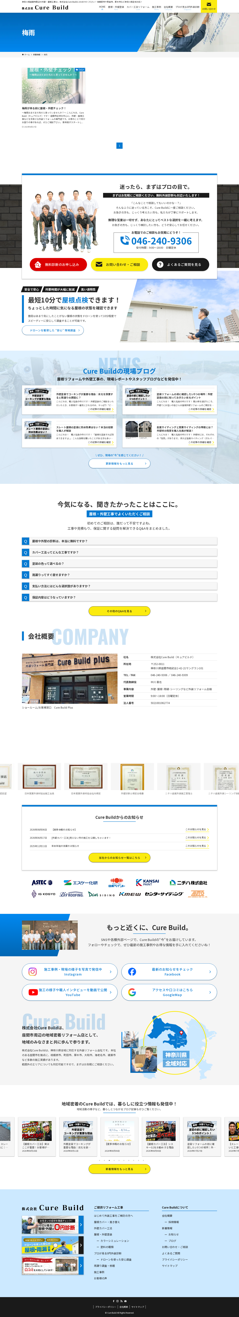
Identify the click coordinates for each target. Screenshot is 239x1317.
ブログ (172, 1241)
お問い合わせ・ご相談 (175, 1247)
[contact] (125, 1301)
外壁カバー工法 (103, 1228)
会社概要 (167, 1216)
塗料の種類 (106, 1247)
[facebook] (113, 1301)
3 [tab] (109, 1160)
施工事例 (99, 1272)
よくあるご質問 (171, 1253)
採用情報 (173, 1222)
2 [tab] (104, 1160)
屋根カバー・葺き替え (107, 1222)
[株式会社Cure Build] (45, 7)
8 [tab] (133, 1160)
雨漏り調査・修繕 (104, 1266)
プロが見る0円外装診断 (107, 1253)
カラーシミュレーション (114, 1241)
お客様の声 (100, 1278)
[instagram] (117, 1301)
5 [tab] (119, 1160)
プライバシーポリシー (175, 1259)
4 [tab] (114, 1160)
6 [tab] (124, 1160)
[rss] (121, 1301)
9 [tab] (138, 1160)
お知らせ (173, 1234)
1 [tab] (99, 1160)
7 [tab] (128, 1160)
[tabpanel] (119, 1137)
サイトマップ (170, 1266)
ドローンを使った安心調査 (116, 1259)
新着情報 (167, 1228)
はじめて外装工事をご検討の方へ (113, 1216)
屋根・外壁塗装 (103, 1234)
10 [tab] (143, 1160)
